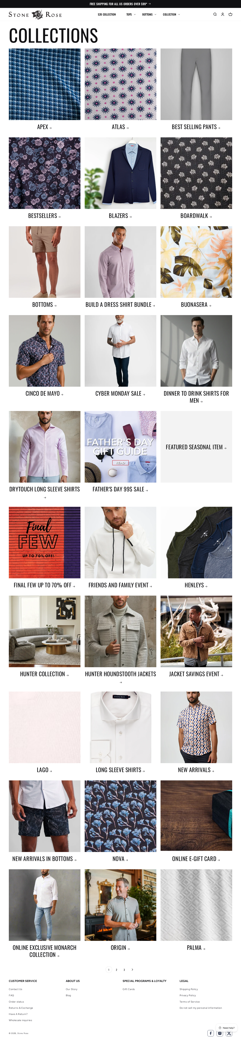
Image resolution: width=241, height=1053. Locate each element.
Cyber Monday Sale (118, 393)
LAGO (42, 769)
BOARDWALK (194, 215)
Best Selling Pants (194, 126)
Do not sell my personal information (201, 1007)
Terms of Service (190, 1001)
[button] (129, 14)
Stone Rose (22, 1033)
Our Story (71, 989)
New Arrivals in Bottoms (42, 858)
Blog (68, 995)
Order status (16, 1001)
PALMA (194, 947)
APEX (42, 126)
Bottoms (42, 304)
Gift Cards (129, 989)
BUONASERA (194, 304)
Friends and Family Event (118, 584)
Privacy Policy (188, 995)
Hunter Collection (42, 673)
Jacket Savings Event (194, 673)
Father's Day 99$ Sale (118, 488)
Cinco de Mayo (43, 393)
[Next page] (132, 970)
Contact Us (15, 989)
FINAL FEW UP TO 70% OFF (43, 584)
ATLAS (118, 126)
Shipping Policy (189, 989)
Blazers (118, 215)
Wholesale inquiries (20, 1020)
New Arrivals (194, 769)
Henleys (194, 584)
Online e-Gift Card (194, 858)
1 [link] (108, 970)
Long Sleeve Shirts (118, 769)
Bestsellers (42, 215)
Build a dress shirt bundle (119, 304)
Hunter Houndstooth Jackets (120, 674)
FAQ (11, 995)
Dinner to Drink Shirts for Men (196, 397)
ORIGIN (118, 947)
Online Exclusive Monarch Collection (44, 951)
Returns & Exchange (21, 1007)
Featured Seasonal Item (194, 446)
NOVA (118, 858)
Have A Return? (18, 1014)
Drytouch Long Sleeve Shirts (44, 489)
